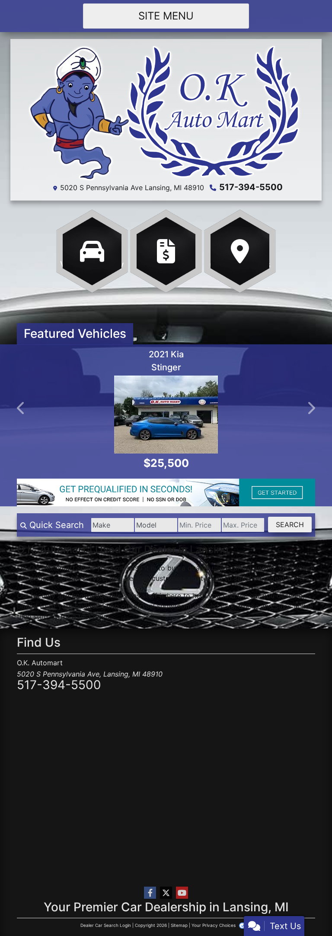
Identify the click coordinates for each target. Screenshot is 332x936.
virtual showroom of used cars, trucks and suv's (212, 606)
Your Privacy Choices (214, 925)
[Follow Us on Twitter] (166, 893)
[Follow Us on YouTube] (182, 893)
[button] (21, 408)
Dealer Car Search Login (105, 925)
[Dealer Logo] (166, 112)
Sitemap (179, 925)
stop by (45, 616)
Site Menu (166, 16)
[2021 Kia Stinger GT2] (166, 414)
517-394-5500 (251, 187)
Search (290, 524)
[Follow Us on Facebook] (150, 893)
